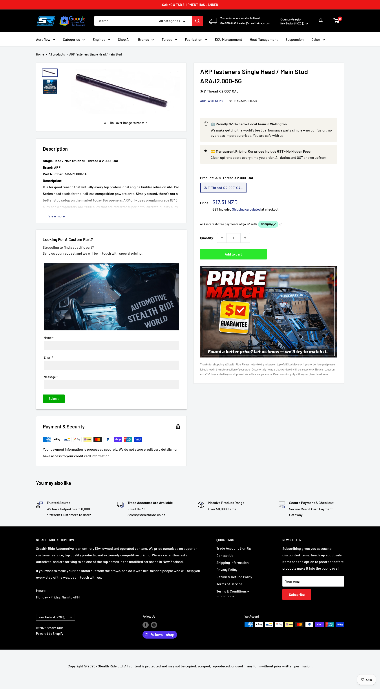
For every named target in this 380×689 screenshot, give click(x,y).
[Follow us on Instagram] (154, 625)
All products (57, 54)
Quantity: (207, 237)
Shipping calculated (246, 209)
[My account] (321, 21)
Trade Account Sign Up (233, 548)
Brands (143, 39)
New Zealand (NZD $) (51, 617)
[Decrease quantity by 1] (222, 237)
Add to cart (233, 254)
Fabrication (193, 39)
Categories (71, 39)
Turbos (167, 39)
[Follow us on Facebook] (145, 625)
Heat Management (264, 39)
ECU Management (228, 39)
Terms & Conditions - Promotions (232, 593)
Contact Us (224, 555)
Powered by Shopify (49, 633)
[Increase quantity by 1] (245, 237)
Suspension (294, 39)
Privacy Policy (227, 569)
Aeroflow (43, 39)
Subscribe (297, 594)
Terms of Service (229, 584)
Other (315, 39)
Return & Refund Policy (234, 577)
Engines (99, 39)
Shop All (124, 39)
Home (40, 54)
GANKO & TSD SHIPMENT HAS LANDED (190, 5)
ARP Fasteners (211, 101)
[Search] (197, 21)
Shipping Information (232, 562)
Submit (54, 398)
